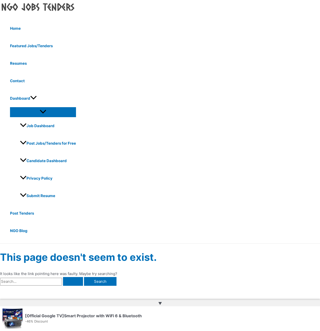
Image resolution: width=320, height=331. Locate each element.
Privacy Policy (39, 178)
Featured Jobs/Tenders (31, 45)
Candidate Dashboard (46, 160)
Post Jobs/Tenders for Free (51, 143)
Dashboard (20, 98)
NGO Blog (19, 230)
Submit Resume (40, 195)
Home (15, 28)
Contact (17, 80)
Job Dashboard (40, 125)
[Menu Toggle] (43, 112)
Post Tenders (22, 213)
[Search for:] (42, 281)
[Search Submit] (73, 281)
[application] (33, 98)
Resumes (18, 63)
